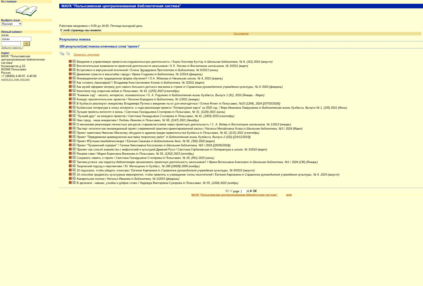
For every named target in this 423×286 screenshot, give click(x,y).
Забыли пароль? (12, 47)
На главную (9, 1)
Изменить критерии (86, 54)
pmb (289, 194)
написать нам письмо (15, 79)
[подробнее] (70, 61)
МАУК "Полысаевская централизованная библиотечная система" (234, 194)
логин (5, 35)
